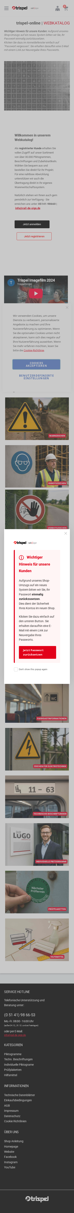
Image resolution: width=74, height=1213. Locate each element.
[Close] (66, 533)
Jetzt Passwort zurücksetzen (33, 652)
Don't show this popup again (33, 669)
